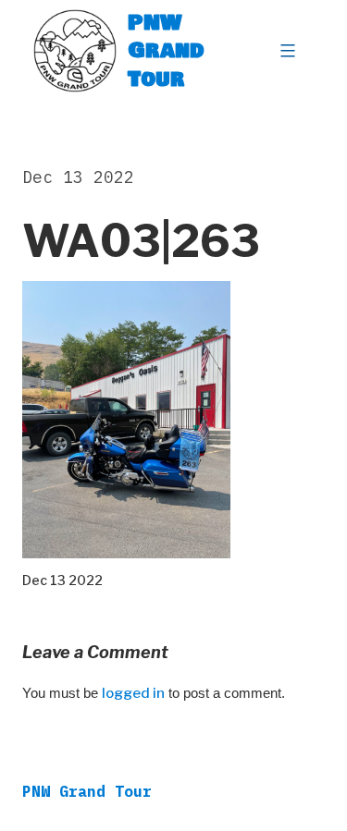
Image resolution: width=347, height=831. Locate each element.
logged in (133, 693)
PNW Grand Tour (166, 50)
